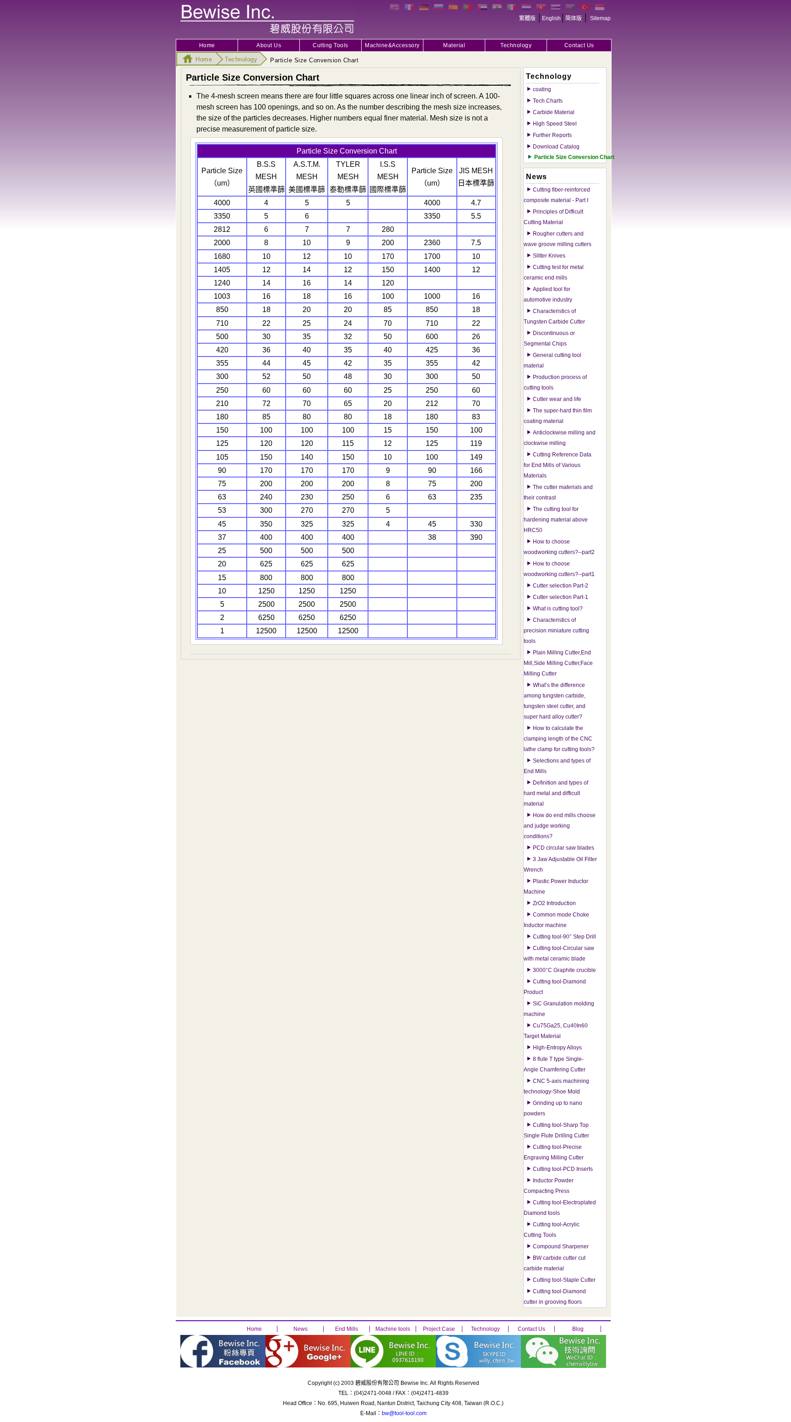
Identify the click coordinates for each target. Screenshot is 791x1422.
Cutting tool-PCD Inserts (563, 1169)
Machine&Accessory (392, 45)
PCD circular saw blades (563, 848)
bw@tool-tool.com (404, 1413)
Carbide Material (553, 112)
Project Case (439, 1329)
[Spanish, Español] (453, 7)
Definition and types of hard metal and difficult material (556, 793)
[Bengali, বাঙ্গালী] (570, 7)
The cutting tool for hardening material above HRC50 (556, 519)
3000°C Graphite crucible (564, 970)
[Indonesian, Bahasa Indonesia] (599, 7)
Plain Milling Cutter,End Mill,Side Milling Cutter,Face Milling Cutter (558, 663)
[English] (394, 7)
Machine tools (392, 1329)
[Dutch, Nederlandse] (526, 7)
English (551, 18)
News (300, 1329)
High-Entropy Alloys (557, 1047)
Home (207, 45)
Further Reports (552, 135)
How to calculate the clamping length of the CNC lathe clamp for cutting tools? (559, 738)
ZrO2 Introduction (554, 903)
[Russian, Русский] (438, 7)
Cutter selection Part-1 (560, 597)
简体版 (573, 18)
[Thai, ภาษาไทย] (555, 7)
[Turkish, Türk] (585, 7)
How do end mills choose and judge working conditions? (560, 826)
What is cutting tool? (558, 608)
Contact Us (579, 45)
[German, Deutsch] (423, 7)
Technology (515, 45)
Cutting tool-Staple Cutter (564, 1280)
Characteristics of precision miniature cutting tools (556, 630)
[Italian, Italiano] (511, 7)
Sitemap (600, 18)
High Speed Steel (555, 124)
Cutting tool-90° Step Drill (564, 936)
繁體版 (527, 18)
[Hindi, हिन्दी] (497, 7)
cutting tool (267, 18)
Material (454, 45)
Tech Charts (548, 101)
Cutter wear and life (557, 399)
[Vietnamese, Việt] (541, 7)
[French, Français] (409, 7)
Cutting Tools (330, 45)
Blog (578, 1329)
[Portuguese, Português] (467, 7)
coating (542, 89)
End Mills (346, 1329)
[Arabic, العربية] (482, 7)
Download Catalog (556, 146)
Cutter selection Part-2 (560, 585)
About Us (268, 45)
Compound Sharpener (561, 1246)
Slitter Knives (549, 256)
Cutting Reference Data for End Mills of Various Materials (557, 465)
